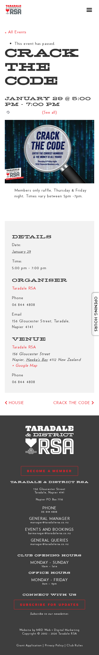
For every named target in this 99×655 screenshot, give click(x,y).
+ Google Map (24, 365)
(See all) (49, 112)
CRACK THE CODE (72, 402)
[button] (89, 9)
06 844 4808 (49, 511)
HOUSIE (15, 402)
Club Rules (75, 645)
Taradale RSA (24, 347)
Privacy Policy (54, 645)
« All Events (15, 31)
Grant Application (29, 645)
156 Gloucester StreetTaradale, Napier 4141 (49, 490)
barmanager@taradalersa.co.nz (49, 533)
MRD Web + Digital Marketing (58, 630)
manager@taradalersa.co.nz (49, 522)
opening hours (92, 314)
